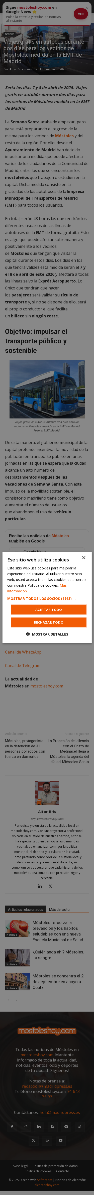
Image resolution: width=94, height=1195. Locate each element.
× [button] (83, 557)
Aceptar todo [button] (48, 609)
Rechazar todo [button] (48, 622)
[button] (46, 598)
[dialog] (46, 597)
